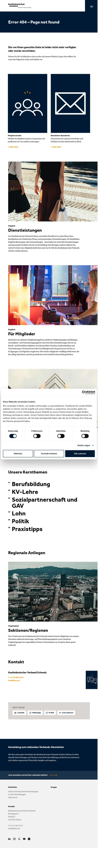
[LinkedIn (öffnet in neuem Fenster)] (9, 839)
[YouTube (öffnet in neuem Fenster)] (24, 839)
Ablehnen (18, 453)
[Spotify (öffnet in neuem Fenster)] (29, 838)
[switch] (37, 436)
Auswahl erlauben (49, 453)
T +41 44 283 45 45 (15, 677)
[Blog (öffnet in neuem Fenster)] (19, 838)
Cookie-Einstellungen (17, 794)
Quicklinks (12, 787)
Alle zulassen (80, 453)
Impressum (12, 797)
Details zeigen (83, 445)
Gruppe (54, 787)
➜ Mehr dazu (13, 147)
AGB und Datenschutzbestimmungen (23, 791)
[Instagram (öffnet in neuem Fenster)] (14, 838)
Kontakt (11, 806)
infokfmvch (14, 681)
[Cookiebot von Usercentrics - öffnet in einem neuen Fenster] (84, 392)
